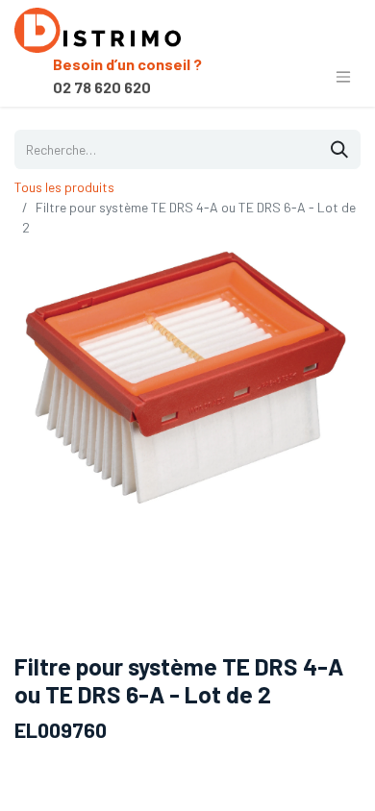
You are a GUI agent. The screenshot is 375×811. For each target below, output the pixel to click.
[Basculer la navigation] (343, 76)
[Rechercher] (339, 149)
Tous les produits (64, 187)
